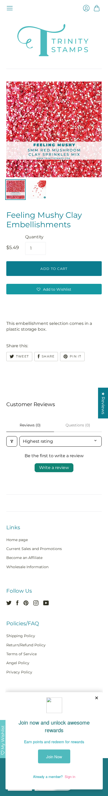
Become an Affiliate (24, 557)
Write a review (54, 467)
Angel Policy (17, 663)
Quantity (34, 236)
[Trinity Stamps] (54, 40)
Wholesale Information (27, 567)
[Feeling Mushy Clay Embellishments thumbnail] (15, 189)
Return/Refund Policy (26, 645)
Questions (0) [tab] (78, 425)
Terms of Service (21, 654)
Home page (17, 539)
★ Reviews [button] (103, 403)
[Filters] (11, 441)
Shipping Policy (20, 635)
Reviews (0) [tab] (30, 425)
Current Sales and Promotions (34, 548)
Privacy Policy (19, 672)
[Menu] (9, 8)
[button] (54, 289)
